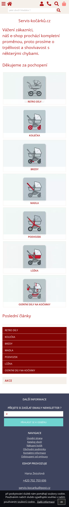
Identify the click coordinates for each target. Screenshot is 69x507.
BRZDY (35, 169)
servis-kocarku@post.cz (34, 488)
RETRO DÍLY (34, 101)
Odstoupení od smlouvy (34, 456)
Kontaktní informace (34, 453)
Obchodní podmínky (34, 449)
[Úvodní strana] (11, 4)
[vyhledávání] (58, 4)
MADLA (34, 203)
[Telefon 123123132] (50, 6)
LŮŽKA (34, 270)
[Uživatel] (43, 4)
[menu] (3, 4)
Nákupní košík (34, 445)
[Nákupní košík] (65, 4)
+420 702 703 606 (34, 480)
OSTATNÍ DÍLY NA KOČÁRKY (34, 304)
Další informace (46, 501)
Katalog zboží (34, 442)
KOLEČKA (34, 135)
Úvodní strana (34, 438)
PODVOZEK (34, 237)
